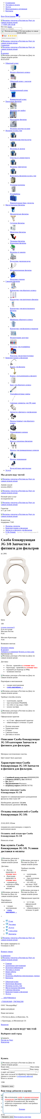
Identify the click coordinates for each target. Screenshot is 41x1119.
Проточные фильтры (13, 101)
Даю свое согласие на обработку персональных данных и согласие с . (20, 1074)
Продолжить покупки (22, 1117)
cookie (20, 1097)
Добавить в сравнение (9, 652)
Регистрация (10, 16)
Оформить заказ (7, 1086)
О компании (10, 3)
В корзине (5, 53)
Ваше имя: (5, 1067)
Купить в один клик (26, 652)
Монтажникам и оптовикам (16, 9)
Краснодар (5, 1042)
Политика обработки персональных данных (22, 976)
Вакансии (5, 1025)
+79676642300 (17, 1001)
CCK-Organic (10, 532)
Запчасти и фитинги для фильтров (18, 530)
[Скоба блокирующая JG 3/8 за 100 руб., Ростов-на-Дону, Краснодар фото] (15, 570)
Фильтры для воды (12, 526)
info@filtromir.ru (8, 998)
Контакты (9, 11)
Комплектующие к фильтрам (16, 358)
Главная (8, 964)
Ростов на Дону (7, 1040)
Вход (3, 16)
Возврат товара (7, 952)
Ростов (10, 26)
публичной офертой (25, 1076)
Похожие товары (7, 648)
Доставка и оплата (12, 5)
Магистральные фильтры (15, 205)
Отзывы (8, 974)
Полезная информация (14, 968)
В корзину (5, 650)
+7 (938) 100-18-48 (8, 24)
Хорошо (22, 1109)
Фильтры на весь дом (13, 131)
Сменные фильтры (12, 281)
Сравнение (5, 45)
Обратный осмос (12, 63)
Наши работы (10, 972)
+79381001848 (6, 1001)
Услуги (8, 7)
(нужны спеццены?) (8, 627)
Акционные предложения (15, 966)
